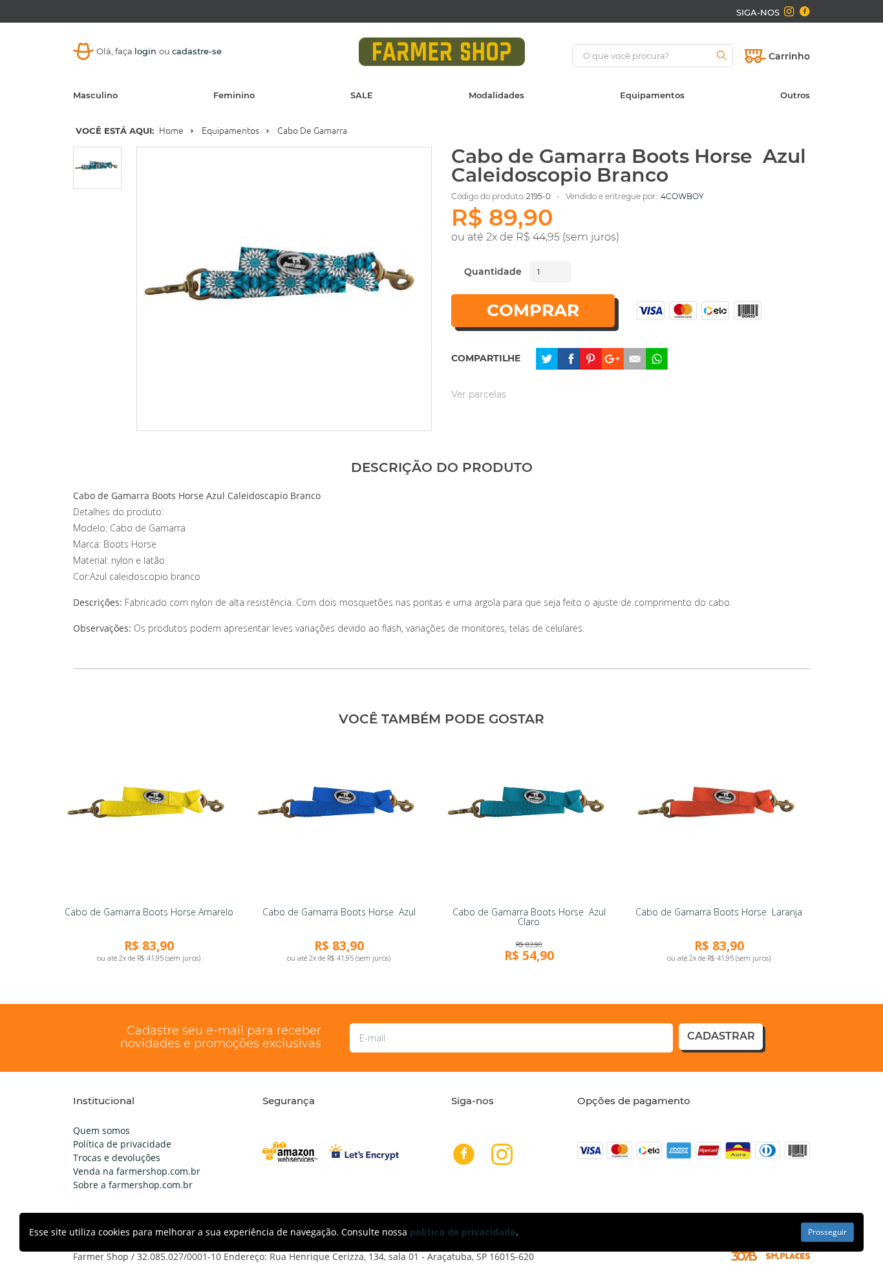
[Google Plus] (613, 358)
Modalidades (496, 95)
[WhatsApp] (657, 358)
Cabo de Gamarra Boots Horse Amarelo (149, 912)
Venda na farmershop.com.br (136, 1171)
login (146, 51)
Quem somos (101, 1130)
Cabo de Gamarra (312, 130)
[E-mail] (635, 358)
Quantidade (493, 271)
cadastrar (721, 1036)
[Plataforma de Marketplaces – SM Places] (788, 1255)
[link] (148, 820)
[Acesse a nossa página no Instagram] (789, 11)
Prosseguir (827, 1231)
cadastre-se (197, 51)
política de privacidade (463, 1232)
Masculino (95, 95)
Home (171, 130)
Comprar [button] (533, 310)
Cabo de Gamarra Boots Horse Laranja (718, 912)
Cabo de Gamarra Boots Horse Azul (339, 912)
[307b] (744, 1255)
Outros (795, 95)
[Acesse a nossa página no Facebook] (804, 11)
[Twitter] (547, 358)
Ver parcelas (478, 394)
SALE (361, 95)
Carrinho (789, 56)
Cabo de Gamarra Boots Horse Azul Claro (529, 917)
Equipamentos (652, 95)
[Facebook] (569, 358)
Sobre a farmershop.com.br (133, 1185)
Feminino (234, 95)
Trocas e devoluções (116, 1157)
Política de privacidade (122, 1144)
